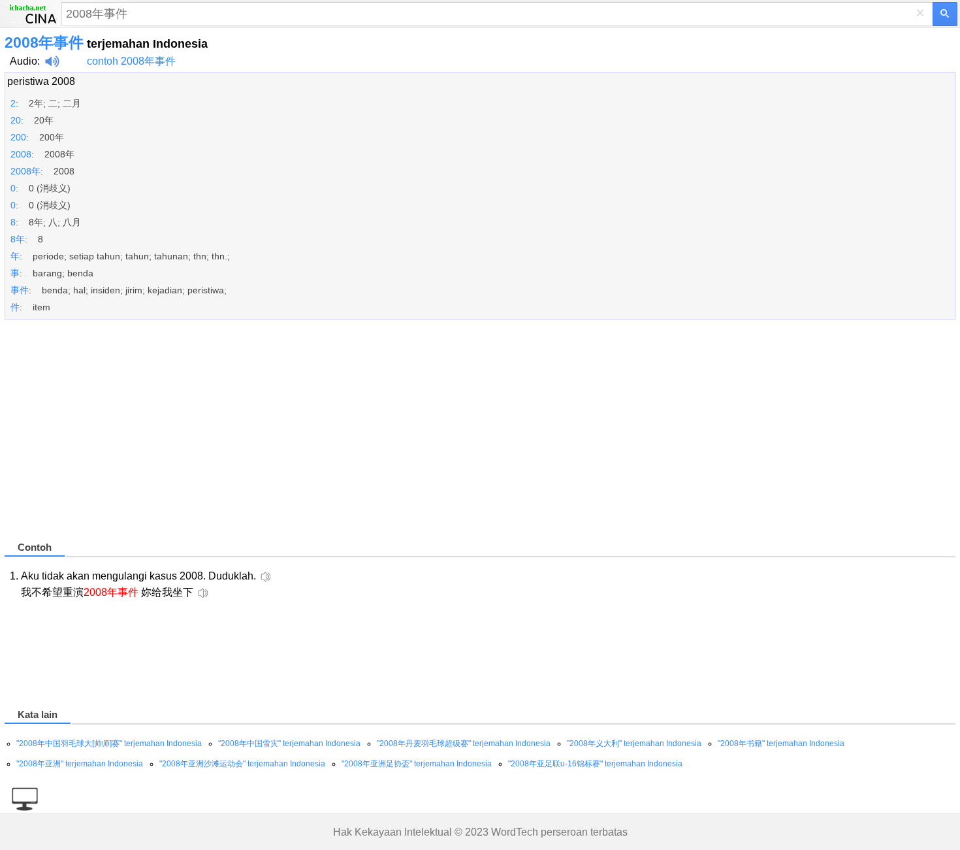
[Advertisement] (396, 435)
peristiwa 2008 (41, 81)
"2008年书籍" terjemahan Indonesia (781, 743)
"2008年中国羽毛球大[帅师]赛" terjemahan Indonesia (109, 743)
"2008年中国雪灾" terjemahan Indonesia (289, 743)
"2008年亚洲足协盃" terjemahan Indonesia (417, 763)
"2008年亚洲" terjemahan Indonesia (79, 763)
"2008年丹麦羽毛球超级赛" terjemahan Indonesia (464, 743)
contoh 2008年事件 (131, 61)
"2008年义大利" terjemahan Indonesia (634, 743)
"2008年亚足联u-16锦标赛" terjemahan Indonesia (595, 763)
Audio (23, 61)
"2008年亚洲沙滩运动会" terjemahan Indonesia (242, 763)
